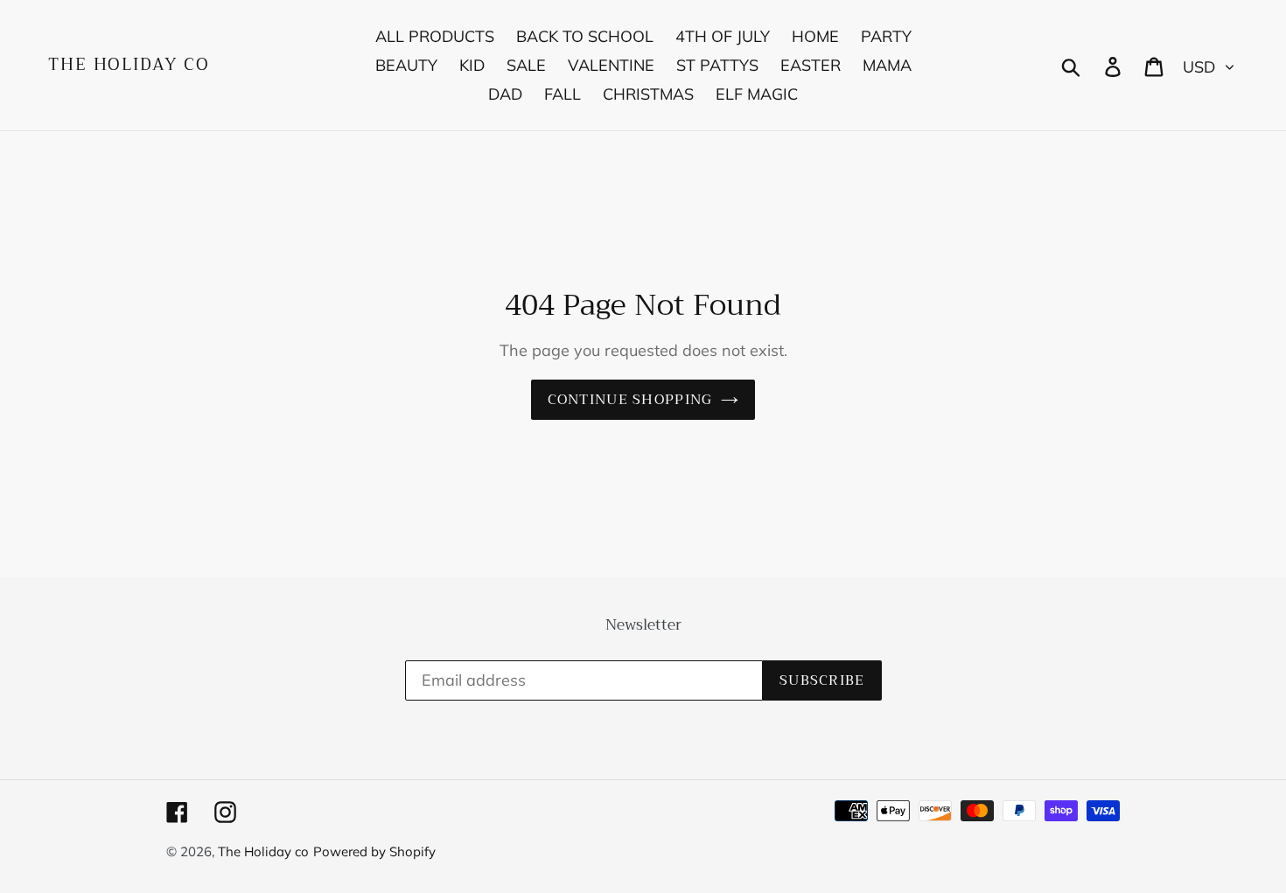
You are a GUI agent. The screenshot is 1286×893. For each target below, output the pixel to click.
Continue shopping (630, 399)
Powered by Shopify (374, 851)
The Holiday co (129, 65)
